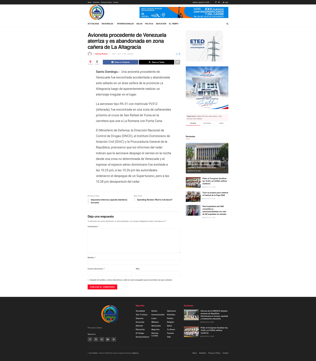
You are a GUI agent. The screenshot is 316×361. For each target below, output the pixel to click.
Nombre (92, 257)
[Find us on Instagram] (101, 339)
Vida (169, 337)
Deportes (139, 318)
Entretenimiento (142, 337)
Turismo (170, 333)
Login (226, 2)
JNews (95, 353)
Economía (140, 322)
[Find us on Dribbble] (113, 339)
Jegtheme (135, 353)
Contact (115, 2)
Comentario (93, 226)
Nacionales (107, 23)
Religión (170, 322)
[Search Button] (227, 24)
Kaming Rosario (101, 54)
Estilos (154, 311)
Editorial (139, 325)
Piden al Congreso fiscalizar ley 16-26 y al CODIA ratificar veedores (214, 181)
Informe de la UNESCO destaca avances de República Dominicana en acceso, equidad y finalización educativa (206, 164)
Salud (139, 23)
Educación (161, 23)
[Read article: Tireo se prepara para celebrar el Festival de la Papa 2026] (193, 196)
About (90, 2)
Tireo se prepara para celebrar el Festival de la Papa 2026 (215, 194)
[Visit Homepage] (97, 12)
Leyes (154, 318)
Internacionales (125, 23)
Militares (155, 322)
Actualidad (93, 23)
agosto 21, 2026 (209, 187)
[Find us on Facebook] (215, 2)
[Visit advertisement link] (183, 12)
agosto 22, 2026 (195, 171)
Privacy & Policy (106, 2)
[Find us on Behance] (107, 339)
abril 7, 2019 (116, 54)
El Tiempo (173, 23)
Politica (149, 23)
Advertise (96, 2)
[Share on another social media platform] (177, 62)
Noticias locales (154, 334)
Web (137, 268)
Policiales (171, 314)
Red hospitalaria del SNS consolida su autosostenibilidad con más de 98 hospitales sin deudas (214, 210)
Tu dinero (171, 329)
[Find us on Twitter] (219, 2)
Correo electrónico (96, 268)
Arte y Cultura (142, 314)
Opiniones (171, 311)
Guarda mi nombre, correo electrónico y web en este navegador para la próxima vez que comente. (131, 280)
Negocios (155, 329)
